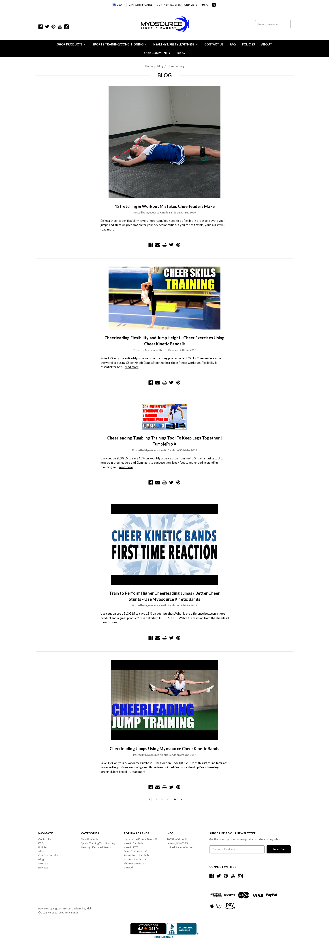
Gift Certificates (140, 4)
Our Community (157, 53)
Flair (89, 908)
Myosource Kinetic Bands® (140, 839)
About (266, 44)
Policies (248, 44)
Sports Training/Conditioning (118, 44)
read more (107, 229)
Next (176, 799)
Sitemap (43, 863)
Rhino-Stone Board (135, 863)
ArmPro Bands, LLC (135, 859)
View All (128, 867)
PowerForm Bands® (136, 855)
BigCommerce (61, 908)
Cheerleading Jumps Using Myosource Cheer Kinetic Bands (165, 748)
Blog (181, 53)
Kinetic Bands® (133, 843)
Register (175, 4)
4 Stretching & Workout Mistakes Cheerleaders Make (164, 206)
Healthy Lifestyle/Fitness (174, 44)
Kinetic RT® (131, 847)
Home (149, 66)
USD (119, 4)
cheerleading (176, 66)
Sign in (161, 4)
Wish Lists (190, 4)
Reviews (43, 867)
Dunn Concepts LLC (135, 851)
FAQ (233, 44)
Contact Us (214, 44)
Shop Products (70, 44)
